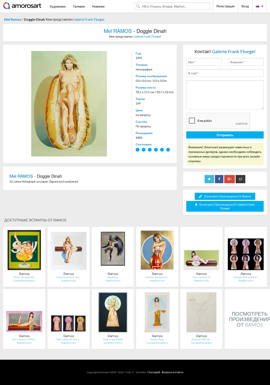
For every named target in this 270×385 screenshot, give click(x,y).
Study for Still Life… (201, 339)
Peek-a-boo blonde (113, 339)
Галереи (79, 6)
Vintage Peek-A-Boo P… (245, 277)
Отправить (225, 135)
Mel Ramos (13, 19)
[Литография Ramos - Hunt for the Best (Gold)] (157, 251)
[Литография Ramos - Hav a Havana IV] (201, 251)
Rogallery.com (68, 280)
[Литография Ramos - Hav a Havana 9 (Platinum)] (24, 313)
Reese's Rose (157, 339)
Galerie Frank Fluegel (88, 19)
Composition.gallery (24, 280)
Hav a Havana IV (201, 277)
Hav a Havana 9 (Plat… (24, 339)
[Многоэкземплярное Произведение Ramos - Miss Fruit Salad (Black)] (24, 251)
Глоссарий (153, 372)
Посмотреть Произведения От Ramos (227, 196)
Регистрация (225, 6)
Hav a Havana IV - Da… (68, 277)
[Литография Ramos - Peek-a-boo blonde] (112, 313)
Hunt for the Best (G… (157, 277)
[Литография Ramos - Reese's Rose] (157, 313)
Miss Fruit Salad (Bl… (24, 277)
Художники (58, 6)
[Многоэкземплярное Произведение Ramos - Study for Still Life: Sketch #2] (201, 313)
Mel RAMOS (118, 30)
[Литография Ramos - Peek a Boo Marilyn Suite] (68, 313)
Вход (245, 6)
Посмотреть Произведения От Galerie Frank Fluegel (227, 206)
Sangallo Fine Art (113, 342)
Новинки (98, 6)
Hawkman (113, 277)
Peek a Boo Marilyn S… (69, 339)
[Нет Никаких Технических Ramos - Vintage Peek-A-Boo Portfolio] (246, 251)
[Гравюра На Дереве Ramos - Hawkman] (113, 251)
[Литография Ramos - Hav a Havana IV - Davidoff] (68, 251)
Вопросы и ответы (173, 372)
